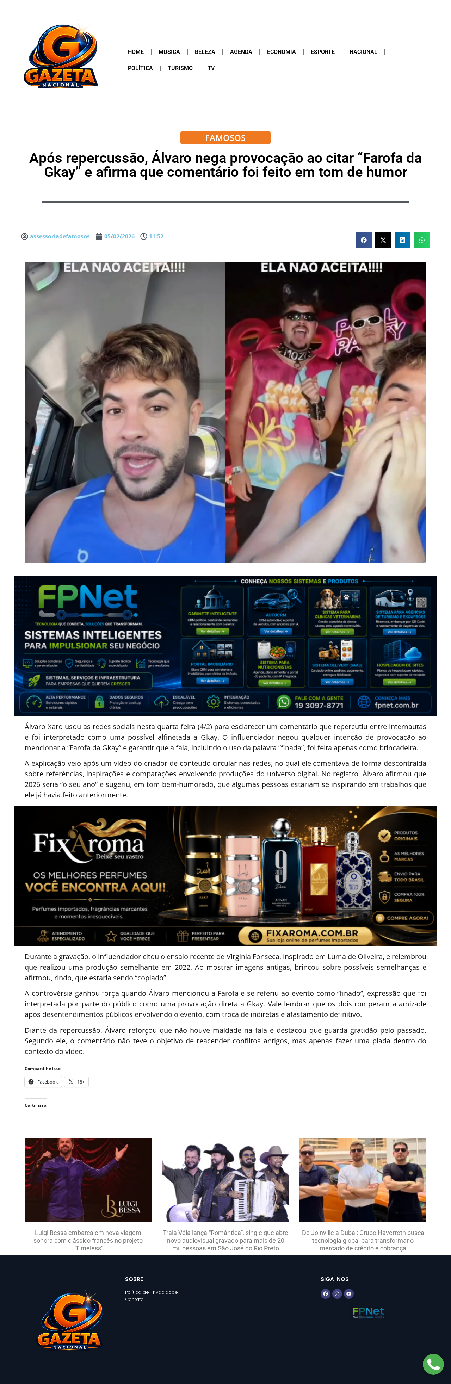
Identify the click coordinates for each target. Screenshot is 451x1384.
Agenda (241, 52)
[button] (364, 240)
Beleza (205, 52)
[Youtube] (349, 1294)
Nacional (363, 52)
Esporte (323, 52)
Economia (281, 52)
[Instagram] (337, 1294)
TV (211, 68)
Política (140, 68)
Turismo (180, 68)
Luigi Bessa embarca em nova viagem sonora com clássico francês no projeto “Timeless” (88, 1240)
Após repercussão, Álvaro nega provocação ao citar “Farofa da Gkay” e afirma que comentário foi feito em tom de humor (225, 165)
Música (169, 52)
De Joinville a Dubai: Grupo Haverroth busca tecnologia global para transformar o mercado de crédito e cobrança (363, 1240)
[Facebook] (325, 1294)
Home (136, 52)
